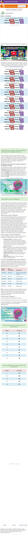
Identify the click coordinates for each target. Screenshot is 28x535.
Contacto (14, 525)
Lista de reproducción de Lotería (16, 66)
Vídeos (20, 9)
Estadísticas (14, 9)
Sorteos (4, 525)
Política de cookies (23, 525)
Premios (8, 9)
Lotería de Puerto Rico (11, 2)
